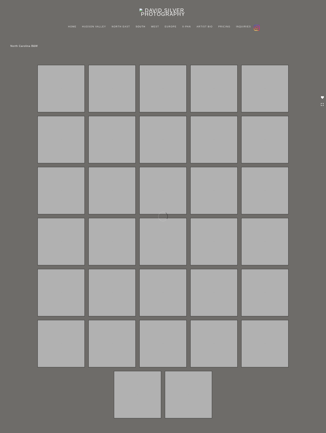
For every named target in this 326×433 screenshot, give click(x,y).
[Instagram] (257, 27)
